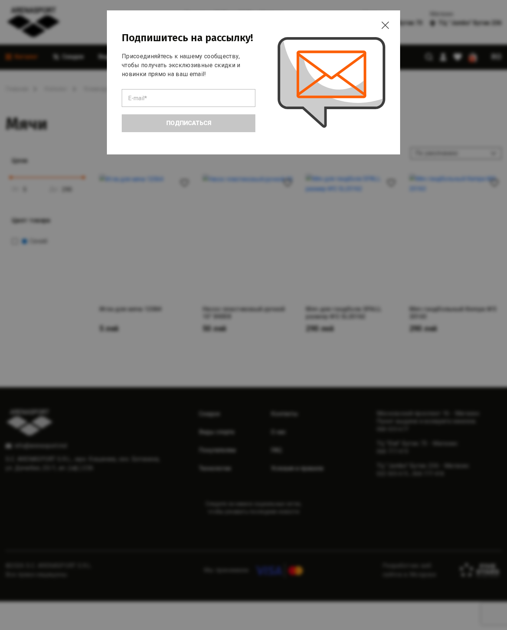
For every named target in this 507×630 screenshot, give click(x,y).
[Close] (385, 25)
